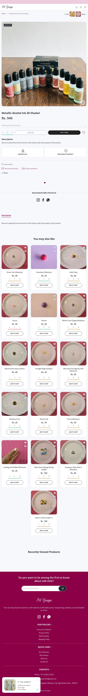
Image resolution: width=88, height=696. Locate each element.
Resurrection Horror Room (15, 369)
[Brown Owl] (44, 404)
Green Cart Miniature (15, 272)
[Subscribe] (62, 588)
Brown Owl (44, 419)
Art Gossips (46, 691)
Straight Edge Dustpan (44, 369)
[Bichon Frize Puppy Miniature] (73, 305)
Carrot (14, 320)
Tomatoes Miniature (44, 272)
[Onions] (44, 305)
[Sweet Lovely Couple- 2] (44, 502)
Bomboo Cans (14, 419)
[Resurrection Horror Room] (15, 353)
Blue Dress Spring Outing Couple (44, 468)
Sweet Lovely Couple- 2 (44, 518)
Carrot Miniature (73, 419)
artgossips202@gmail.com (46, 679)
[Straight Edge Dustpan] (44, 353)
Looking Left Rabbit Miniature (14, 467)
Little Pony (73, 272)
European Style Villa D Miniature (73, 468)
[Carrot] (15, 305)
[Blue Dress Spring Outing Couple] (44, 452)
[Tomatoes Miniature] (44, 257)
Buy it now (64, 132)
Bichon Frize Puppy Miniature (73, 320)
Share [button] (6, 173)
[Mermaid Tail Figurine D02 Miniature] (73, 353)
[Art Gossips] (7, 7)
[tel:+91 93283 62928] (76, 7)
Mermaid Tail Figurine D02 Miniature (73, 370)
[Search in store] (81, 7)
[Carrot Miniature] (73, 404)
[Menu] (85, 7)
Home (4, 14)
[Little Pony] (73, 257)
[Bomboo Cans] (15, 404)
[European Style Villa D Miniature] (73, 452)
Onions (44, 320)
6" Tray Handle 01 (24, 682)
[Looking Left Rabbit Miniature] (15, 452)
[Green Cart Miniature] (15, 257)
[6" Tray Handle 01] (10, 685)
